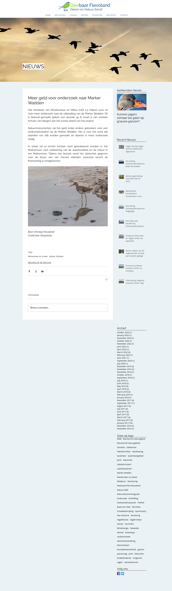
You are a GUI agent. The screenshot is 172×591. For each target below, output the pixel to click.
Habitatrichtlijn (124, 451)
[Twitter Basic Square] (122, 573)
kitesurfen (139, 553)
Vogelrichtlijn (136, 519)
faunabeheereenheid (126, 549)
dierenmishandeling (126, 541)
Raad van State (123, 507)
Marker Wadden (56, 256)
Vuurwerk (129, 524)
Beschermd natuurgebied (128, 443)
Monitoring (132, 481)
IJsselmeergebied (135, 456)
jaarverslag (122, 553)
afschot (120, 532)
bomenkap (130, 532)
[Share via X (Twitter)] (36, 271)
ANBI (119, 439)
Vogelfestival (122, 519)
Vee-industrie (123, 515)
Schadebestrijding (125, 511)
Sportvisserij (140, 511)
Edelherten (132, 447)
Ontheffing (133, 498)
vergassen (137, 558)
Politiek (141, 502)
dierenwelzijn (123, 545)
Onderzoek (122, 498)
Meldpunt (121, 481)
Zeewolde (134, 528)
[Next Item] (142, 102)
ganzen (141, 549)
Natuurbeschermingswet (128, 494)
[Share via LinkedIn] (42, 271)
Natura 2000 (122, 490)
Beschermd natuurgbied (134, 439)
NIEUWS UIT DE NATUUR (39, 262)
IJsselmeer (121, 456)
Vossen (120, 524)
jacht (131, 553)
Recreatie (136, 507)
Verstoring (135, 515)
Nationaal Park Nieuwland (129, 485)
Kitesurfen (127, 460)
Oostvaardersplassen (126, 502)
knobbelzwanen (124, 558)
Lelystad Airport (124, 464)
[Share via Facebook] (29, 271)
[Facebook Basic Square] (118, 573)
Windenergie (123, 528)
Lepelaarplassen (124, 468)
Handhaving (137, 451)
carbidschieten (123, 536)
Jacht (119, 460)
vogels (120, 562)
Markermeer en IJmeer (38, 256)
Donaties (121, 447)
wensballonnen (131, 562)
